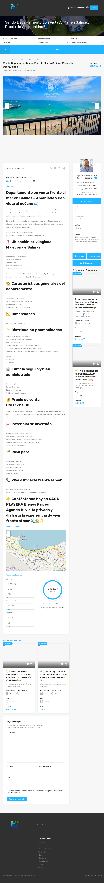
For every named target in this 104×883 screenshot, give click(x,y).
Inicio (5, 60)
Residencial (42, 852)
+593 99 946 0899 (77, 8)
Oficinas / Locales (45, 849)
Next (97, 106)
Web (8, 778)
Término (9, 579)
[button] (36, 547)
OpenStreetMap (59, 570)
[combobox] (17, 42)
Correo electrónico (45, 766)
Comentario (11, 732)
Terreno (40, 867)
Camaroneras (43, 846)
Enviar (94, 8)
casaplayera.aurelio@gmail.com (86, 194)
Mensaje (77, 234)
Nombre (10, 766)
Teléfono (77, 225)
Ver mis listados (86, 201)
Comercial (41, 843)
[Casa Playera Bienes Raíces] (14, 13)
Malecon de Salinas (35, 60)
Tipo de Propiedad (43, 39)
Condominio (43, 858)
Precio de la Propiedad (14, 601)
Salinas (23, 60)
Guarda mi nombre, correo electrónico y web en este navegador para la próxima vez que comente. (35, 792)
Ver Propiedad (19, 663)
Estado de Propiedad (9, 39)
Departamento (44, 861)
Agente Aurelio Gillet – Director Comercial (86, 176)
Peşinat (9, 613)
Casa (40, 855)
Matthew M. (98, 875)
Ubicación (75, 39)
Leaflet (54, 570)
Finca (41, 864)
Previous (7, 106)
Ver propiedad (87, 291)
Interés (9, 589)
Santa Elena (14, 60)
